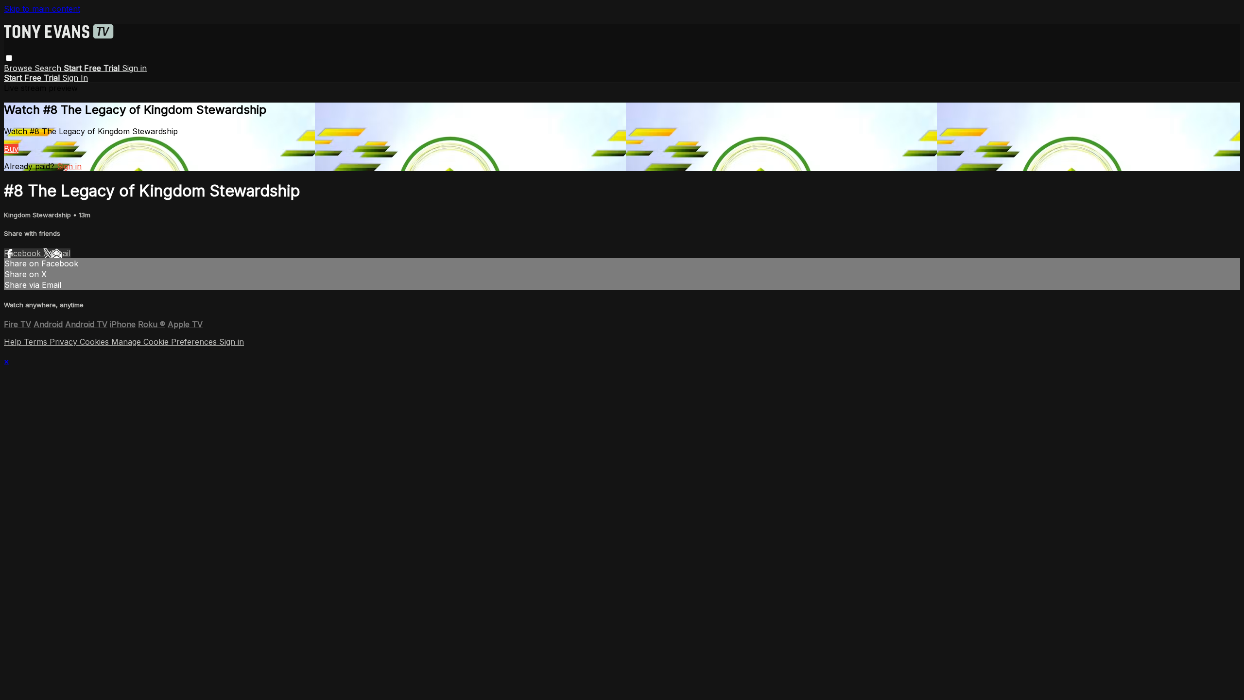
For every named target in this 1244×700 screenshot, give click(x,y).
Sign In (75, 78)
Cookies (95, 342)
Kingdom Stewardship (38, 215)
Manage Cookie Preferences (165, 342)
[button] (9, 58)
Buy (11, 149)
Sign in (134, 68)
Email (60, 253)
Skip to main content (42, 9)
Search (49, 68)
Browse (19, 68)
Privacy (65, 342)
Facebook (23, 253)
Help (14, 342)
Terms (37, 342)
